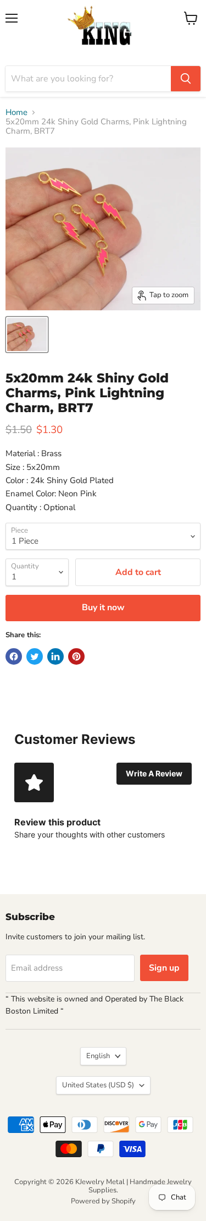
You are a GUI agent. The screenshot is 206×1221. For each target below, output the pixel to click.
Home (16, 112)
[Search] (186, 78)
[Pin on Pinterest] (76, 656)
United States (98, 1085)
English (98, 1056)
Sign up (164, 968)
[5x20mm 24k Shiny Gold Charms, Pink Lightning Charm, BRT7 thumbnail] (27, 334)
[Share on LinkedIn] (55, 656)
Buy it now (103, 607)
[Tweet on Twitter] (34, 656)
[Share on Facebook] (13, 656)
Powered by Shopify (103, 1201)
